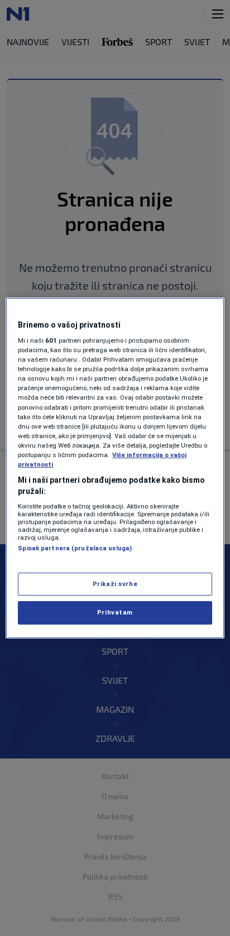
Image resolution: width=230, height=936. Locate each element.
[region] (115, 468)
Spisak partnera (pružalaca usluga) (75, 548)
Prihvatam (115, 613)
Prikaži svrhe (115, 584)
